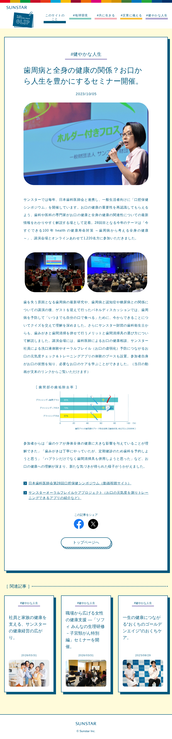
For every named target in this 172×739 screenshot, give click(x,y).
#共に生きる (106, 15)
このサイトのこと (55, 17)
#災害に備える (131, 15)
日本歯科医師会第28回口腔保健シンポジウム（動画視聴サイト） (80, 483)
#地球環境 (80, 15)
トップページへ (86, 542)
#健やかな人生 (157, 15)
